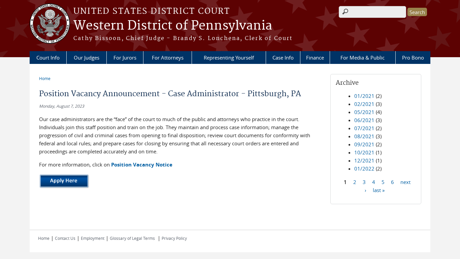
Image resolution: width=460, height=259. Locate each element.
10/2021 (364, 152)
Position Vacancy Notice (141, 164)
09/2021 (364, 144)
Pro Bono (413, 57)
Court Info (48, 57)
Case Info (283, 57)
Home (45, 78)
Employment (92, 238)
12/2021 (364, 160)
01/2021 (364, 95)
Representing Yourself (229, 57)
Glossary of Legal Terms (132, 238)
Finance (315, 57)
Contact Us (65, 238)
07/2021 (364, 128)
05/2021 (364, 112)
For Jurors (124, 57)
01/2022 (364, 168)
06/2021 (364, 120)
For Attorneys (168, 57)
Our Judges (86, 57)
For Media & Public (362, 57)
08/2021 (364, 136)
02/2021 (364, 104)
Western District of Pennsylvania (172, 26)
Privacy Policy (174, 238)
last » (379, 189)
